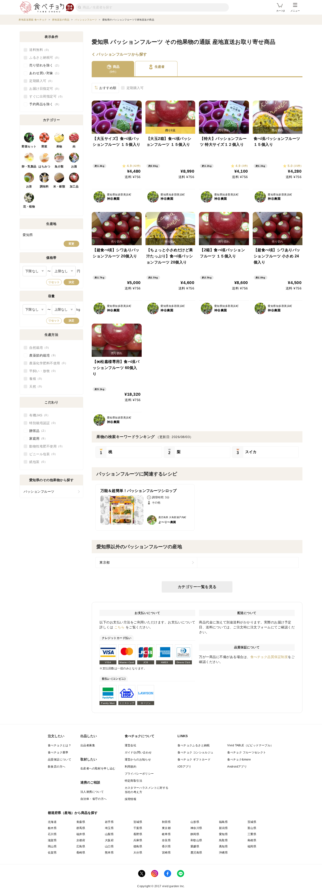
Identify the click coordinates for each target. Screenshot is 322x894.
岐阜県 (166, 834)
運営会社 (130, 745)
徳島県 (137, 846)
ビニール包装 (41, 454)
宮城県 (137, 822)
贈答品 (36, 431)
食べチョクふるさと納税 (194, 745)
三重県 (252, 834)
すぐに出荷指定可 (45, 96)
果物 (59, 146)
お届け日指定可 (43, 88)
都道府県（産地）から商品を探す (73, 813)
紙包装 (36, 462)
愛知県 (223, 834)
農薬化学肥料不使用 (47, 363)
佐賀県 (52, 852)
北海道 (52, 822)
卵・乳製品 (29, 166)
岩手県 (109, 822)
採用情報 (130, 799)
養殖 (35, 379)
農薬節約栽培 (41, 355)
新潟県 (223, 828)
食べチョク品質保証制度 (269, 657)
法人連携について (92, 791)
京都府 (80, 840)
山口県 (109, 846)
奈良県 (166, 840)
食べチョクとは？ (59, 745)
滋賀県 (52, 840)
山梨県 (109, 834)
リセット (54, 282)
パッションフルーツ (39, 491)
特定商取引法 (133, 780)
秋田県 (166, 822)
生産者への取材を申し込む (98, 768)
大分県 (137, 852)
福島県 (223, 822)
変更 (71, 243)
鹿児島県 (196, 852)
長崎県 (80, 852)
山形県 (194, 822)
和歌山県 (196, 840)
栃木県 (52, 828)
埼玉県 (109, 828)
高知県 (223, 846)
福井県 (80, 834)
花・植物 (29, 206)
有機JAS (38, 415)
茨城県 (252, 822)
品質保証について (59, 759)
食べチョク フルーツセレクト (246, 752)
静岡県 (194, 834)
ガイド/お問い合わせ (138, 752)
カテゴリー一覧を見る (197, 587)
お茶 (29, 186)
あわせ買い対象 (43, 73)
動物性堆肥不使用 (45, 446)
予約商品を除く (43, 104)
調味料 (44, 186)
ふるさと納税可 (43, 57)
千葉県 (137, 828)
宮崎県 (166, 852)
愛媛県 (194, 846)
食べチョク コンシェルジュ (195, 752)
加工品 (74, 186)
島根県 (252, 840)
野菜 (44, 146)
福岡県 (252, 846)
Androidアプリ (237, 766)
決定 (71, 282)
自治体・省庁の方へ (93, 799)
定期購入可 (135, 88)
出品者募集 (87, 745)
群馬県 (80, 828)
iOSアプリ (184, 766)
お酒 (74, 166)
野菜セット (29, 146)
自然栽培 (38, 347)
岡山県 (52, 846)
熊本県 (109, 852)
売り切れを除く (43, 65)
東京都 (104, 562)
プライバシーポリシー (139, 773)
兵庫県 (137, 840)
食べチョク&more (239, 759)
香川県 (166, 846)
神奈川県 (196, 828)
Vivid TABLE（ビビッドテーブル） (250, 745)
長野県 (137, 834)
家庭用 (36, 438)
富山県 (252, 828)
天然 (35, 386)
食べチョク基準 (58, 752)
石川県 (52, 834)
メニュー (295, 10)
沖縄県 (223, 852)
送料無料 (38, 50)
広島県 (80, 846)
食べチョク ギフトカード (194, 759)
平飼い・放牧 (41, 371)
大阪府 (109, 840)
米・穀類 (59, 186)
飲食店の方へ (56, 766)
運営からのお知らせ (138, 759)
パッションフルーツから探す (121, 54)
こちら (119, 627)
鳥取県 (223, 840)
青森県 (80, 822)
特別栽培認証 (41, 423)
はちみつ (44, 166)
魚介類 (59, 166)
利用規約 (130, 766)
